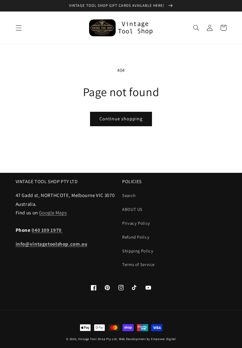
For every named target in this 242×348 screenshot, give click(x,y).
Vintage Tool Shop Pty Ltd (97, 339)
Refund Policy (135, 237)
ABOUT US (132, 209)
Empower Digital (163, 339)
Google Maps (53, 212)
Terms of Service (138, 264)
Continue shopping (121, 119)
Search (129, 195)
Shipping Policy (137, 251)
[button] (18, 28)
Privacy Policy (136, 223)
